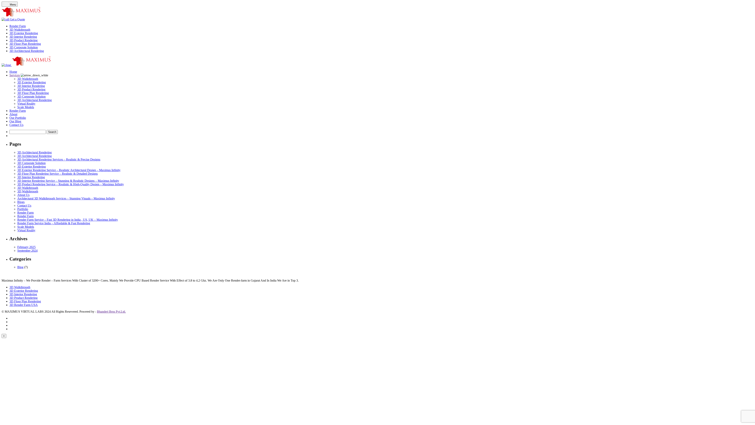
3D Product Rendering (31, 89)
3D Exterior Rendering (31, 82)
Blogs (21, 202)
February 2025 (26, 247)
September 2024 (27, 250)
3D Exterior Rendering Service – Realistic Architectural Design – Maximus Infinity (69, 170)
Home (13, 71)
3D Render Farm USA (23, 305)
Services (14, 75)
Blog (20, 267)
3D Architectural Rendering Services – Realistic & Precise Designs (58, 159)
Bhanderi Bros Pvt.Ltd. (111, 311)
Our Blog (15, 121)
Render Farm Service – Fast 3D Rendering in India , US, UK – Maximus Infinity (67, 219)
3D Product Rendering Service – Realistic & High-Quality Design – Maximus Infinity (70, 184)
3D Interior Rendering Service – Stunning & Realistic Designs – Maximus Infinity (68, 180)
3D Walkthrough (27, 78)
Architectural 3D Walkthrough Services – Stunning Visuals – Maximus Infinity (66, 198)
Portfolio (22, 209)
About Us (23, 195)
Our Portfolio (17, 117)
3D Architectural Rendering (34, 100)
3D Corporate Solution (31, 96)
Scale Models (25, 107)
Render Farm (17, 110)
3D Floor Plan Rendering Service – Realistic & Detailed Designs (57, 173)
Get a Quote (17, 19)
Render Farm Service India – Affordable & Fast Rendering (53, 223)
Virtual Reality (26, 103)
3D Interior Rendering (31, 86)
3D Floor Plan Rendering (33, 93)
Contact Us (16, 125)
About (13, 114)
